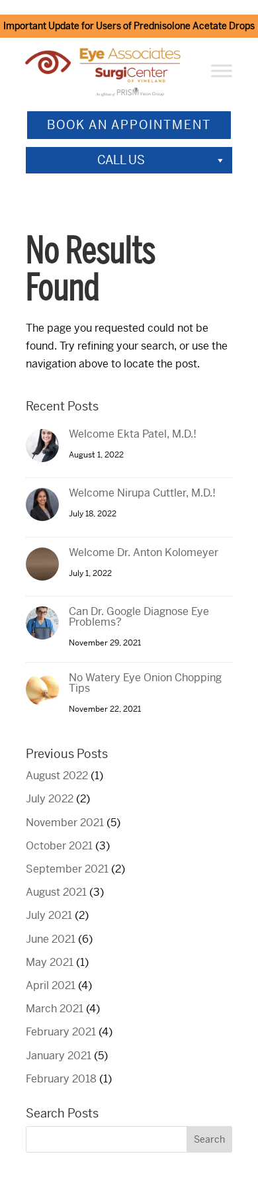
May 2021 (49, 962)
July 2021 (49, 915)
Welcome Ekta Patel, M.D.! (132, 434)
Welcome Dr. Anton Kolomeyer (143, 552)
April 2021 (50, 985)
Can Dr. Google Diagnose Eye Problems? (139, 616)
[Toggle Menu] (221, 71)
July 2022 (49, 799)
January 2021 (58, 1056)
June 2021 (50, 939)
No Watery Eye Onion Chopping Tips (145, 683)
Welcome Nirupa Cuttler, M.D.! (142, 493)
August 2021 (56, 892)
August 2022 (57, 776)
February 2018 (61, 1079)
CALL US (121, 159)
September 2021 (67, 869)
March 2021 (54, 1009)
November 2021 (65, 823)
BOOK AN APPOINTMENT (129, 124)
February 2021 (61, 1032)
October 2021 (59, 846)
